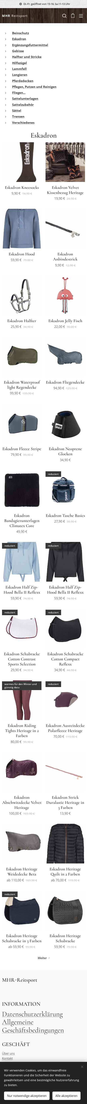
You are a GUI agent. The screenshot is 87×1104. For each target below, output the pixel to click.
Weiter (42, 958)
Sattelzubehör (23, 105)
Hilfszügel (19, 63)
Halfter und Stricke (26, 57)
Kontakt (7, 1058)
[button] (64, 16)
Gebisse (18, 51)
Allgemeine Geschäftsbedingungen (33, 1026)
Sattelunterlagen (25, 98)
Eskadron (19, 39)
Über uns (8, 1053)
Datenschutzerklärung (32, 1014)
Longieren (19, 75)
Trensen (18, 116)
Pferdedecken (22, 81)
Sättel (16, 110)
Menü (81, 16)
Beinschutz (20, 33)
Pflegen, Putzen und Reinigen (34, 87)
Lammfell (19, 69)
